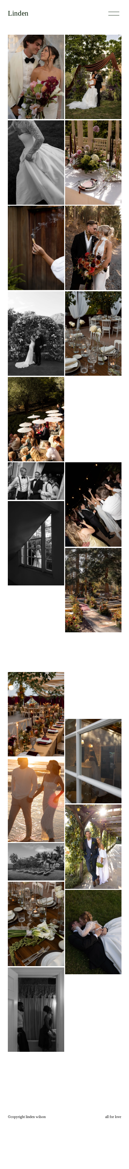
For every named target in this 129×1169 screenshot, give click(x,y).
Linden (18, 13)
